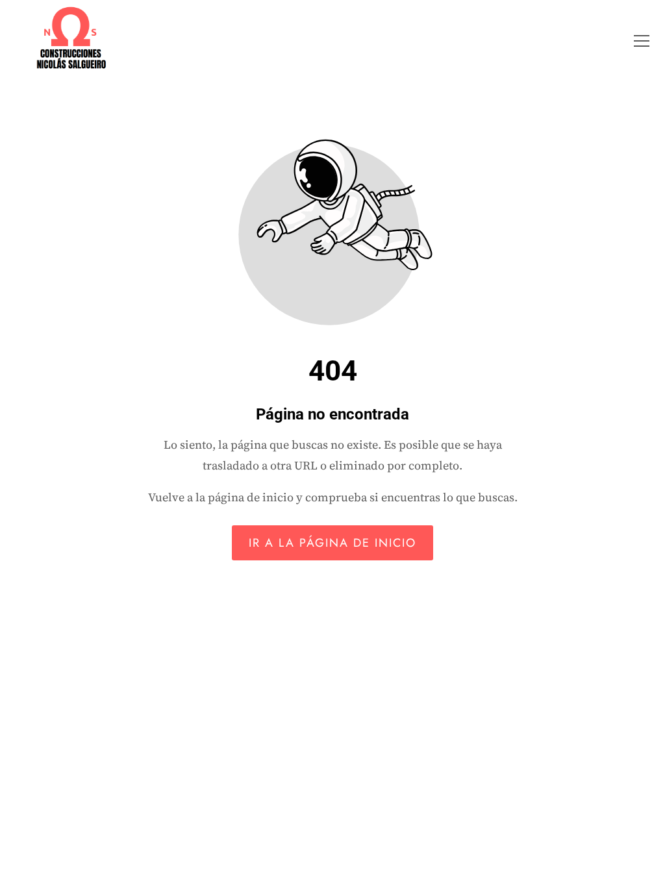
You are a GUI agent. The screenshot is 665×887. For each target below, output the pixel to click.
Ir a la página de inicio (332, 542)
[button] (641, 41)
